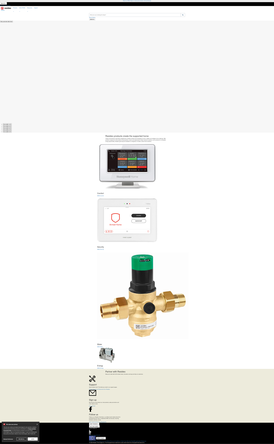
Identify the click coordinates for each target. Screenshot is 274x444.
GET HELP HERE (95, 426)
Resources (29, 8)
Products (15, 8)
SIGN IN (92, 19)
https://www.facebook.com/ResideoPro (97, 422)
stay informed (92, 406)
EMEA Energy (100, 368)
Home (2, 9)
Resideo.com (92, 441)
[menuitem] (15, 9)
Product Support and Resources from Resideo (99, 389)
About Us (4, 3)
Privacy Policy (98, 441)
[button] (183, 15)
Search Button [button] (92, 17)
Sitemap (135, 441)
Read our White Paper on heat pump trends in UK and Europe (137, 0)
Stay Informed (3, 5)
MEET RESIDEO (94, 424)
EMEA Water (100, 346)
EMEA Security (100, 249)
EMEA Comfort (100, 195)
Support (36, 8)
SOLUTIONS (22, 8)
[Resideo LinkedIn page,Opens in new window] (137, 433)
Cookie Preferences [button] (141, 441)
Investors (8, 5)
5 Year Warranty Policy (128, 441)
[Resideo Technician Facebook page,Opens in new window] (137, 430)
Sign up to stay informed (94, 435)
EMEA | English (101, 438)
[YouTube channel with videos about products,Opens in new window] (137, 432)
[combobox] (135, 15)
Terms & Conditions (105, 441)
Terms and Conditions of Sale (116, 441)
